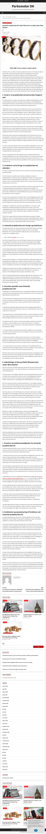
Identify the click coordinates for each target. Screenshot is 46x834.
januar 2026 (4, 694)
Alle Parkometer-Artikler (7, 22)
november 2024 (5, 726)
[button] (2, 12)
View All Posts (17, 577)
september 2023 (5, 746)
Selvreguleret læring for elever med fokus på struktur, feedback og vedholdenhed (11, 616)
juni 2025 (4, 709)
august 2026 (5, 686)
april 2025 (4, 715)
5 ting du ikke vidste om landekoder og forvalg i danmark (14, 665)
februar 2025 (5, 720)
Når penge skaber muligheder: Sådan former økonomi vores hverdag (17, 662)
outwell (14, 237)
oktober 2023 (5, 743)
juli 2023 (4, 752)
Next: (34, 589)
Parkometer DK (23, 6)
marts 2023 (4, 763)
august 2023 (5, 749)
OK (36, 830)
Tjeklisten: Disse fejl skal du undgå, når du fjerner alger (14, 669)
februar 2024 (5, 738)
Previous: (12, 589)
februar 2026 (5, 692)
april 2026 (4, 689)
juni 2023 (4, 755)
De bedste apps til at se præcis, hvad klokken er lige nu (14, 658)
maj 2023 (4, 758)
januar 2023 (4, 769)
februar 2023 (5, 766)
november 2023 (5, 740)
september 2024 (5, 732)
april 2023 (4, 760)
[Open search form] (44, 13)
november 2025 (5, 700)
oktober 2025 (5, 703)
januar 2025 (4, 723)
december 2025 (5, 697)
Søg (3, 643)
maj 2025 (4, 712)
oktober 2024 (5, 729)
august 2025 (5, 706)
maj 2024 (4, 735)
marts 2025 (4, 717)
